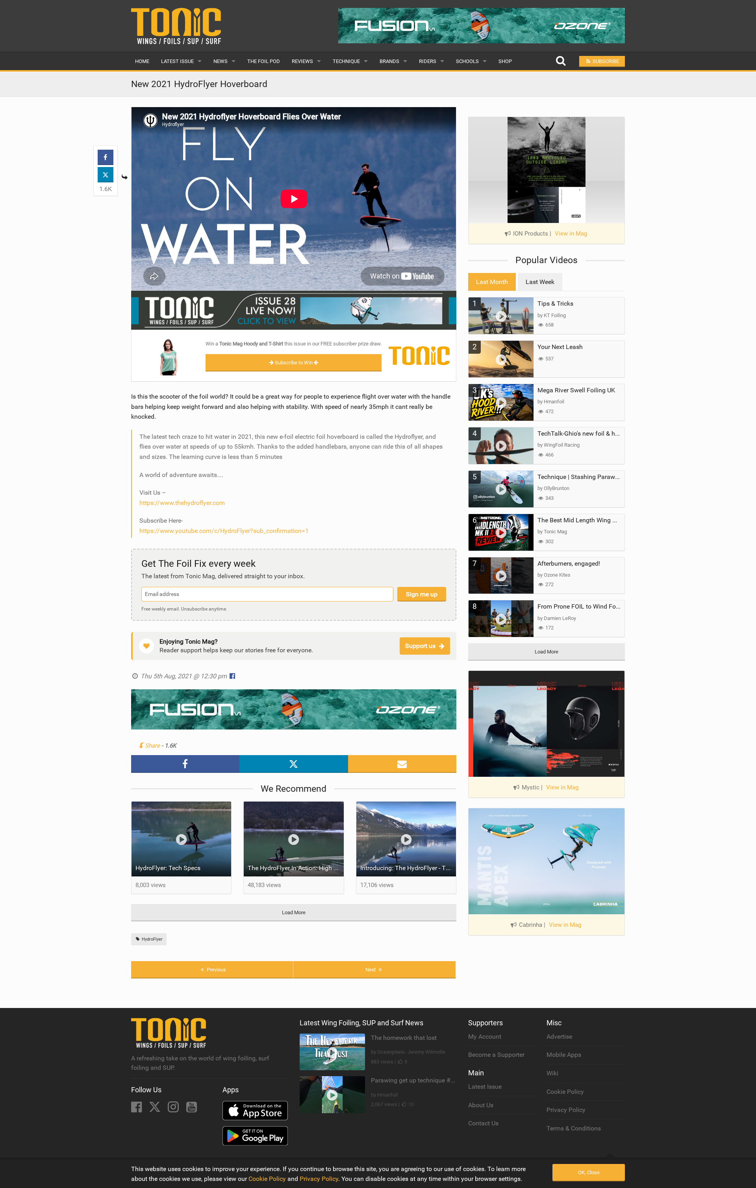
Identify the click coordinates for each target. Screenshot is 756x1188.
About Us (480, 1105)
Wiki (552, 1073)
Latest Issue (177, 61)
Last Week (540, 282)
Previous (216, 970)
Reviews (302, 61)
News (220, 61)
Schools (467, 61)
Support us (420, 646)
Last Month (492, 282)
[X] (155, 1109)
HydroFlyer (152, 939)
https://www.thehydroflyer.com (182, 503)
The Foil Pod (263, 61)
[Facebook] (137, 1109)
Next (371, 970)
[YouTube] (191, 1109)
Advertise (559, 1036)
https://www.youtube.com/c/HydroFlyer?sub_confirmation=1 (224, 531)
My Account (484, 1036)
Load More (294, 912)
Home (142, 61)
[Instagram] (174, 1109)
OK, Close (589, 1172)
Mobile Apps (564, 1054)
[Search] (560, 61)
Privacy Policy (566, 1110)
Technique (346, 61)
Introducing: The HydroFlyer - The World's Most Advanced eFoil (408, 868)
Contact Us (483, 1123)
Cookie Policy (565, 1091)
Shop (505, 61)
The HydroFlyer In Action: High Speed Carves (296, 868)
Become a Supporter (496, 1054)
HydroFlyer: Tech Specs (167, 868)
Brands (389, 61)
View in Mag (571, 233)
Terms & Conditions (574, 1128)
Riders (427, 61)
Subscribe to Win (294, 363)
